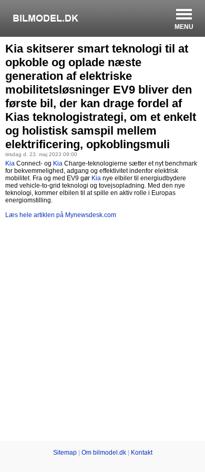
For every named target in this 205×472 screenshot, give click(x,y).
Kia (10, 163)
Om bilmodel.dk (103, 452)
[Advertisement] (102, 331)
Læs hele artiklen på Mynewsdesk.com (60, 215)
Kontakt (141, 452)
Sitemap (65, 452)
